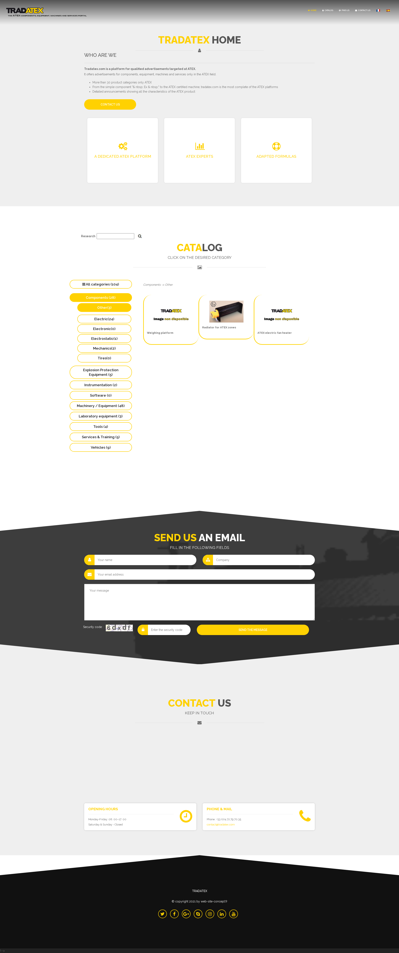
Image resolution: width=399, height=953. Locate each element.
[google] (186, 914)
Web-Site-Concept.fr (214, 901)
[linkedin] (221, 914)
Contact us (364, 10)
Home (313, 10)
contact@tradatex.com (221, 824)
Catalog (328, 10)
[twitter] (162, 914)
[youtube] (233, 914)
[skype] (198, 914)
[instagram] (210, 914)
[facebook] (174, 914)
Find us (345, 10)
